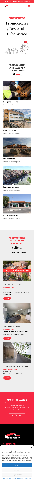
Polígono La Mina (10, 102)
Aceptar (17, 465)
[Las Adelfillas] (17, 147)
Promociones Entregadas (11, 105)
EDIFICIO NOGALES (12, 284)
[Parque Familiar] (17, 118)
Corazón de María (11, 215)
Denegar (17, 470)
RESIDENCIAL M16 (11, 326)
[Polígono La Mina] (17, 90)
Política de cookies (8, 478)
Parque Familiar (10, 130)
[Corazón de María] (17, 203)
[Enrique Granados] (17, 175)
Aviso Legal (28, 478)
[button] (31, 447)
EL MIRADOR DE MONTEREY (16, 366)
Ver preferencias (17, 475)
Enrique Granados (11, 187)
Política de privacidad (19, 478)
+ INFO (7, 298)
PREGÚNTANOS (17, 415)
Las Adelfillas (9, 158)
